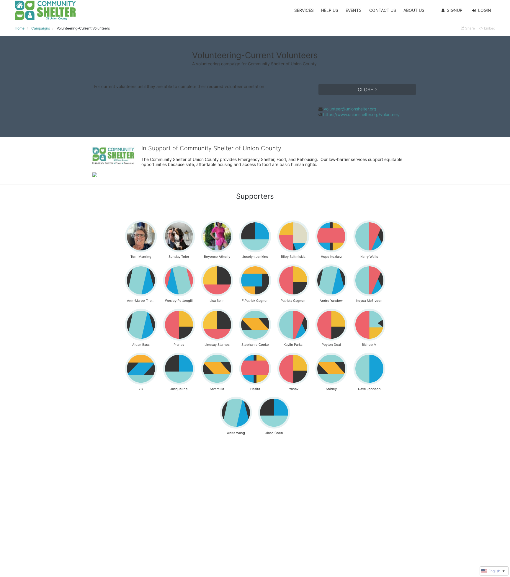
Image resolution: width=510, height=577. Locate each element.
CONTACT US (382, 10)
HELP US (329, 10)
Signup (454, 10)
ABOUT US (413, 10)
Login (484, 10)
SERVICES (304, 10)
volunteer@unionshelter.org (350, 108)
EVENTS (354, 10)
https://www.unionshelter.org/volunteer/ (361, 114)
